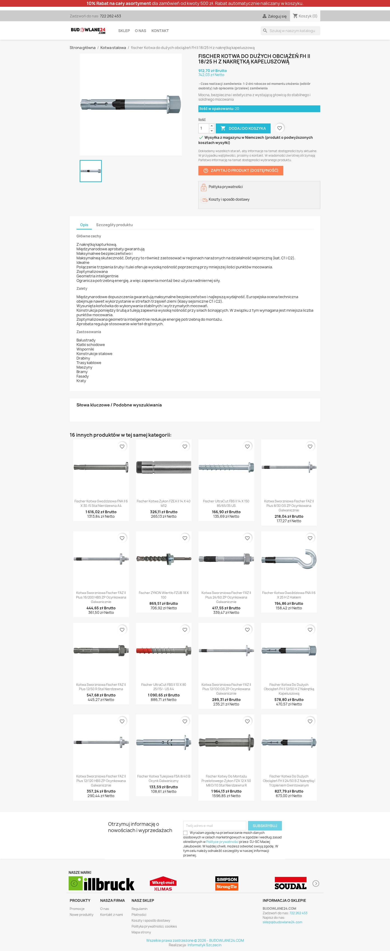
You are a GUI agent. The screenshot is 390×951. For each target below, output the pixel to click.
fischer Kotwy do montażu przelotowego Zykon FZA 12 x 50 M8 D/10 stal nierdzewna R (226, 780)
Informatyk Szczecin (204, 945)
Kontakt (160, 30)
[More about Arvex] (291, 883)
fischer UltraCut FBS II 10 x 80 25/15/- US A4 (163, 686)
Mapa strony (141, 932)
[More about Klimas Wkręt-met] (99, 883)
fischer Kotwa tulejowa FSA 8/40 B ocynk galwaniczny (163, 778)
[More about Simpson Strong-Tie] (163, 883)
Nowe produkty (81, 914)
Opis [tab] (84, 224)
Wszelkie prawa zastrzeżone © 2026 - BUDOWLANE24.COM (195, 940)
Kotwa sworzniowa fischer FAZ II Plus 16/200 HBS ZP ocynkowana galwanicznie (101, 597)
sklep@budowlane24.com (282, 922)
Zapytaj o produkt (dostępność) (241, 170)
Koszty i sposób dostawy (151, 920)
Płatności (139, 914)
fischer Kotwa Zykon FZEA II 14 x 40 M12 (163, 503)
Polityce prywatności (222, 842)
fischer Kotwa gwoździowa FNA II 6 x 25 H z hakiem (289, 595)
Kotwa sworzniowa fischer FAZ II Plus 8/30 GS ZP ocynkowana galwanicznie (289, 505)
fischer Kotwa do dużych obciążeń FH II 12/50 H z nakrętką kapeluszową (289, 689)
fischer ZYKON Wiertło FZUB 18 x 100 (164, 595)
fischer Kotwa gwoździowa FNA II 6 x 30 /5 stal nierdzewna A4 (101, 503)
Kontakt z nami (111, 914)
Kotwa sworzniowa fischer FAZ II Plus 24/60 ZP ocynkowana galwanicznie (226, 597)
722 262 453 (110, 16)
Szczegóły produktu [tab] (114, 224)
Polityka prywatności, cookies (154, 926)
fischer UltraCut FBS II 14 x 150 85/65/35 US (226, 503)
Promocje (77, 909)
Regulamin (140, 909)
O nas (140, 30)
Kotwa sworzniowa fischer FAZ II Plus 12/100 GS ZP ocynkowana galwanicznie (226, 689)
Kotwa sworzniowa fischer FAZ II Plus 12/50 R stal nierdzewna (101, 686)
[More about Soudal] (227, 883)
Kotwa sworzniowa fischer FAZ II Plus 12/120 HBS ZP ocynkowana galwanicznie (101, 780)
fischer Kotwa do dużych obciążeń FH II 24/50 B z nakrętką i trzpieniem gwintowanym (289, 780)
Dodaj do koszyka (243, 128)
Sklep (124, 30)
